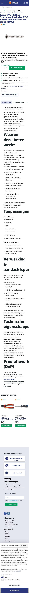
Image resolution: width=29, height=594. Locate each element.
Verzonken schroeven (17, 12)
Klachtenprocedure (10, 541)
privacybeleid (17, 571)
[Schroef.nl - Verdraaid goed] (13, 3)
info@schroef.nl (17, 473)
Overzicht (24, 545)
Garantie (7, 538)
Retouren (7, 536)
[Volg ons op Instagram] (8, 513)
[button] (2, 3)
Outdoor (9, 12)
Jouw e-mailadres (10, 493)
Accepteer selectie (14, 585)
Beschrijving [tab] (6, 102)
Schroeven (2, 12)
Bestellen (7, 531)
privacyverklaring (13, 500)
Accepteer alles (14, 590)
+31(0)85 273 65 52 (16, 467)
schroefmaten (12, 78)
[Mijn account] (24, 3)
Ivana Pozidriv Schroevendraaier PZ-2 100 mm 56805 (20, 419)
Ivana (5, 91)
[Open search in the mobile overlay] (14, 7)
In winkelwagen (17, 68)
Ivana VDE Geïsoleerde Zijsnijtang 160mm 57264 (7, 419)
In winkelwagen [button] (6, 425)
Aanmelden (11, 504)
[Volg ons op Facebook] (5, 513)
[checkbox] (6, 575)
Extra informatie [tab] (18, 102)
